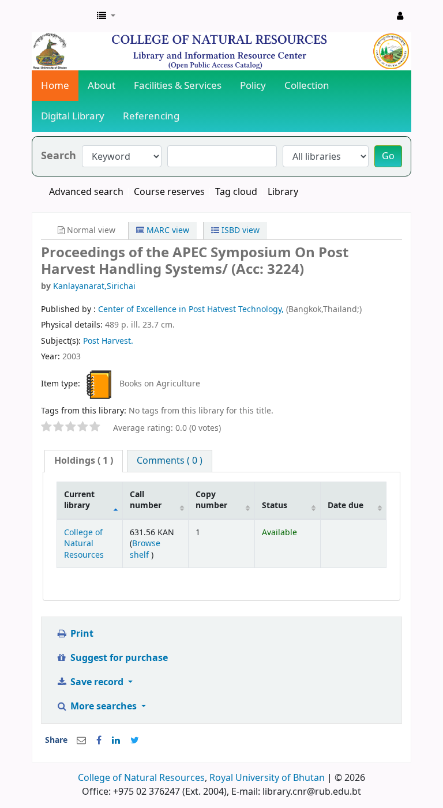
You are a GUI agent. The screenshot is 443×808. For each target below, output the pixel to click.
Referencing (151, 116)
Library (283, 192)
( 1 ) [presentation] (83, 461)
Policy (253, 85)
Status (274, 505)
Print (80, 634)
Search (58, 156)
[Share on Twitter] (134, 740)
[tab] (83, 461)
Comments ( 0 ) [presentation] (169, 461)
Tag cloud (236, 192)
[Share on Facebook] (99, 740)
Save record (97, 682)
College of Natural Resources (84, 544)
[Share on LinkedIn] (116, 740)
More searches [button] (103, 706)
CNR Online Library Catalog (61, 16)
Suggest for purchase (118, 658)
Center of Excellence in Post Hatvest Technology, (192, 309)
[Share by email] (81, 740)
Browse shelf (145, 549)
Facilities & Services (178, 85)
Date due (345, 505)
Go (388, 156)
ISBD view (239, 230)
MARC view (166, 230)
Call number (146, 500)
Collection (306, 85)
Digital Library (72, 116)
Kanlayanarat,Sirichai (94, 286)
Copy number (211, 500)
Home (55, 85)
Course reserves (169, 192)
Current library (79, 500)
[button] (106, 16)
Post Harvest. (108, 341)
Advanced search (86, 192)
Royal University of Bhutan (267, 778)
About (101, 85)
